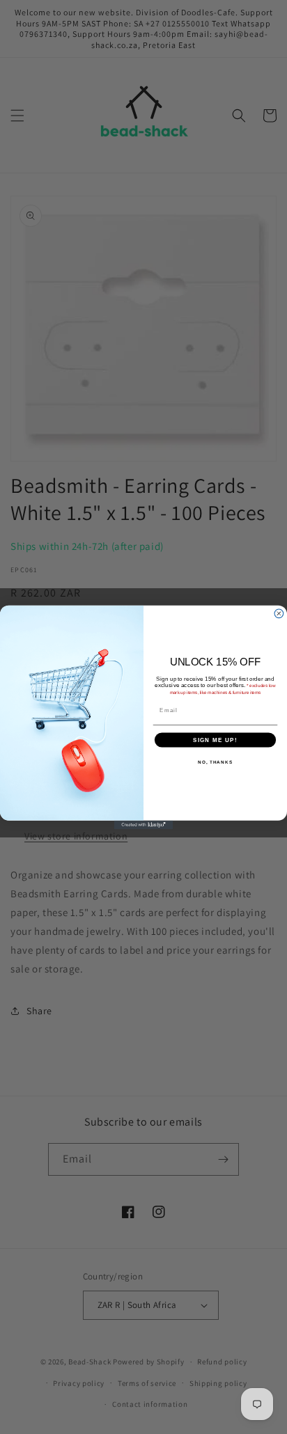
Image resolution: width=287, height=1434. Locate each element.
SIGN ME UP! (215, 739)
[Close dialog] (279, 612)
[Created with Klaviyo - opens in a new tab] (143, 824)
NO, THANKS (215, 761)
